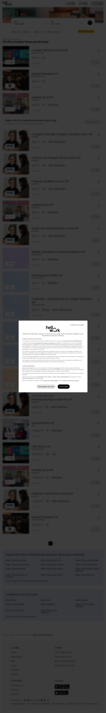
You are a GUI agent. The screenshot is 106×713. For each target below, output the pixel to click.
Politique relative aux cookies (70, 380)
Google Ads (57, 368)
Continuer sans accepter (77, 325)
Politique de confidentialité (50, 380)
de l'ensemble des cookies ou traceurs (44, 343)
